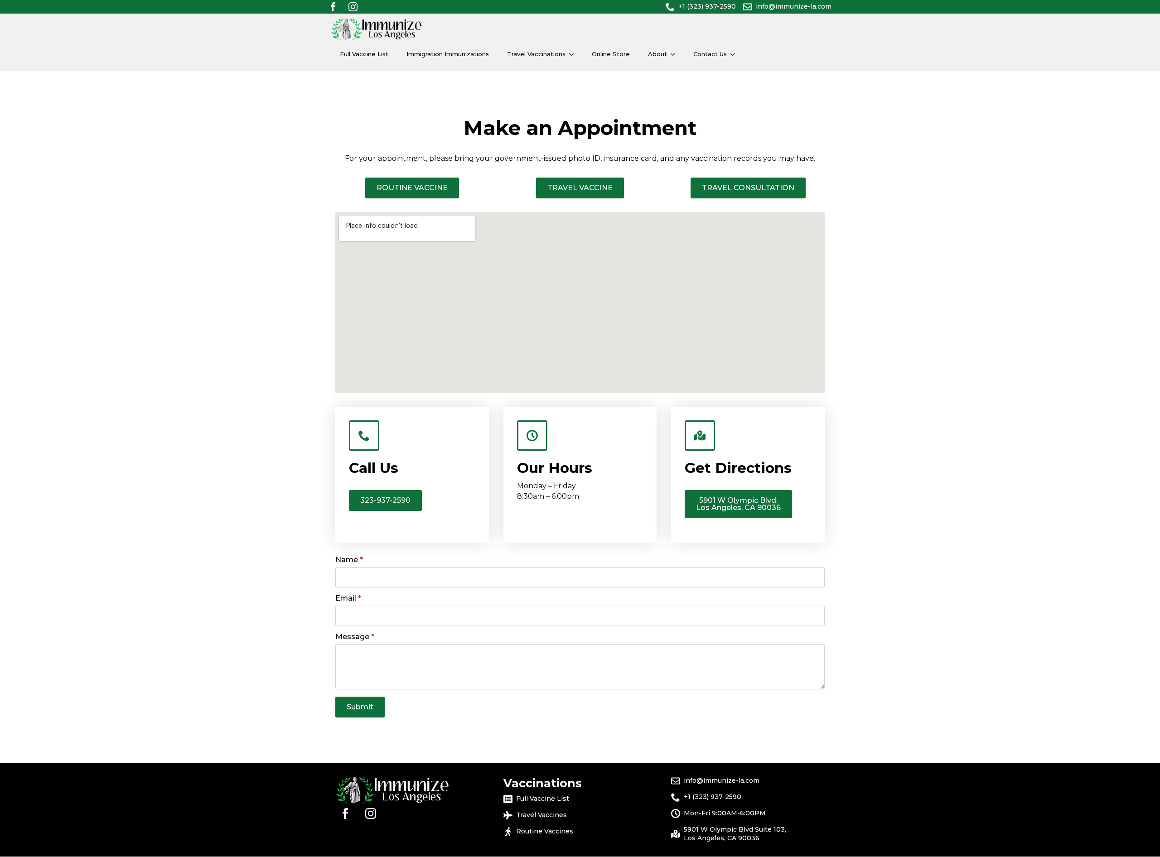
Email (348, 598)
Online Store (611, 54)
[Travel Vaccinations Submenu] (574, 54)
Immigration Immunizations (447, 54)
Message (354, 636)
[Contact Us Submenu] (735, 54)
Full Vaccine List (364, 54)
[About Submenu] (675, 54)
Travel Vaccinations (536, 54)
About (657, 54)
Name (349, 559)
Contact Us (710, 54)
